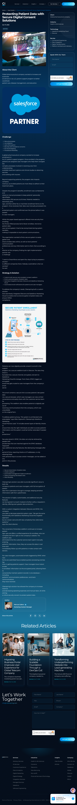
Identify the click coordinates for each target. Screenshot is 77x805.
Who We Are (71, 761)
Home (4, 10)
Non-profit (34, 773)
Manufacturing (35, 770)
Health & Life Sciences (37, 761)
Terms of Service (7, 800)
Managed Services (18, 782)
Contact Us (70, 764)
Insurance (34, 764)
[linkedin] (44, 615)
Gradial (69, 776)
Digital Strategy (17, 776)
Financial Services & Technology (40, 776)
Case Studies (11, 10)
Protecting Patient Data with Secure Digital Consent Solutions (34, 10)
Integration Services (19, 779)
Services (17, 4)
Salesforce (16, 785)
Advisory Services (18, 761)
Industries (25, 4)
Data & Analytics (18, 770)
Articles (57, 764)
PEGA (69, 779)
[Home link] (3, 4)
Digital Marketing (18, 773)
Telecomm (34, 767)
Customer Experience (19, 767)
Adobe (69, 770)
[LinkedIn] (25, 605)
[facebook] (30, 615)
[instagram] (35, 615)
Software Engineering (19, 788)
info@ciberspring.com (9, 703)
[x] (40, 615)
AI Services (16, 764)
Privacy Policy (17, 800)
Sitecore (69, 773)
